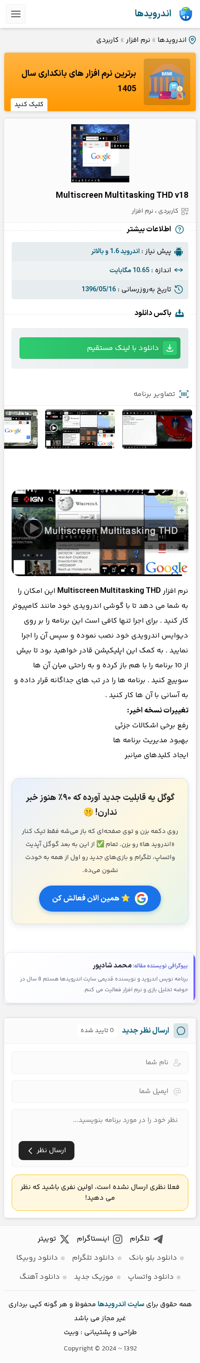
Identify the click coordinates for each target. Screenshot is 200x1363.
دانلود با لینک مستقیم (123, 348)
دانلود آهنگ (40, 1277)
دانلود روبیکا (37, 1258)
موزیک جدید (93, 1277)
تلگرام (140, 1239)
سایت (135, 1304)
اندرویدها (153, 14)
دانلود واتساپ (151, 1277)
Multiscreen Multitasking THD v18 (122, 195)
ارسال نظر (51, 1150)
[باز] (16, 14)
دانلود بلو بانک (153, 1258)
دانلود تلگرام (93, 1258)
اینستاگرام (93, 1239)
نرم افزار (138, 40)
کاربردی (107, 40)
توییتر (47, 1239)
